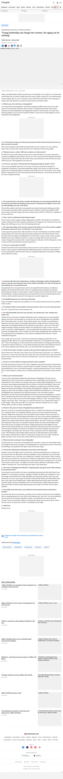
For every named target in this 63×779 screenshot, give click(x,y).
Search (50, 740)
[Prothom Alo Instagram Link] (32, 747)
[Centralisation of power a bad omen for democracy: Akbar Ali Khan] (50, 718)
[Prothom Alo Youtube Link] (36, 747)
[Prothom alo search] (54, 3)
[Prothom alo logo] (31, 734)
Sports (18, 7)
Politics (46, 547)
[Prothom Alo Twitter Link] (28, 747)
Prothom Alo (18, 761)
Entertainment (40, 7)
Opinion (23, 7)
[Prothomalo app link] (25, 756)
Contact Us (43, 761)
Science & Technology (18, 740)
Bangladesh (4, 7)
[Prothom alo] (5, 2)
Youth (33, 7)
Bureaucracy (28, 547)
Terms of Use (34, 761)
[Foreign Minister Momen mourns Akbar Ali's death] (50, 682)
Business (28, 7)
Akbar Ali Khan (7, 547)
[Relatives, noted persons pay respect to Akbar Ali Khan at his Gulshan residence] (50, 664)
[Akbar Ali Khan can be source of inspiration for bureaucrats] (50, 610)
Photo (34, 740)
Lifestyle (47, 7)
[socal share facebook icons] (2, 46)
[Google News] (39, 747)
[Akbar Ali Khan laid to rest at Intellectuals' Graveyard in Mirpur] (50, 646)
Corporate (29, 740)
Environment (7, 740)
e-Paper (44, 740)
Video (39, 740)
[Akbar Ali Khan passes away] (50, 700)
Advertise (26, 761)
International (12, 7)
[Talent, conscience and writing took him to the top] (50, 628)
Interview (4, 25)
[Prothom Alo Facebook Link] (24, 747)
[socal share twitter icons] (5, 46)
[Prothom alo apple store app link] (37, 756)
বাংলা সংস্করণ (55, 740)
